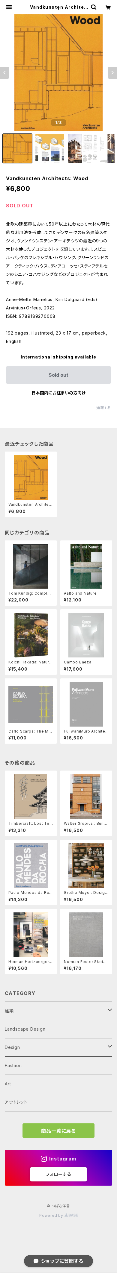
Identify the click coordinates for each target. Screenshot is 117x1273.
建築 (9, 1010)
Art (8, 1083)
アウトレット (16, 1102)
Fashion (13, 1065)
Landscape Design (25, 1029)
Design (12, 1047)
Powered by (51, 1215)
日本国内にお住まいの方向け (59, 392)
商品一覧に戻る (58, 1131)
